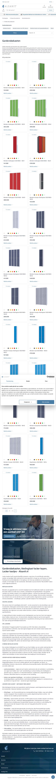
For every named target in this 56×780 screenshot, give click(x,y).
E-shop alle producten (15, 18)
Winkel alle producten (9, 21)
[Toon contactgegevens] (53, 777)
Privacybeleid (22, 775)
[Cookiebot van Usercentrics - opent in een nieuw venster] (48, 377)
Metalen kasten (7, 28)
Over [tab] (46, 381)
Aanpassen (27, 402)
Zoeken (50, 10)
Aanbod (3, 756)
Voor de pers (34, 775)
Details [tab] (28, 381)
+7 (18, 85)
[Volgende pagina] (15, 511)
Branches (3, 760)
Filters (15, 33)
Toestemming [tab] (9, 381)
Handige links (4, 771)
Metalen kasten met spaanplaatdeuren (39, 28)
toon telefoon (23, 536)
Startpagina (5, 18)
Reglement (28, 775)
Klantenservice (4, 768)
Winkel (2, 764)
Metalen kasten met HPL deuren (20, 28)
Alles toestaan (45, 402)
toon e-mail (6, 2)
